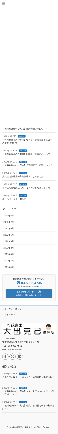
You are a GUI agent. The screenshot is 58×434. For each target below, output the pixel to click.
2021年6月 (8, 254)
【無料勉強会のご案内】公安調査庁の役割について (27, 165)
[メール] (20, 357)
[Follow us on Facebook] (5, 357)
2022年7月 (8, 222)
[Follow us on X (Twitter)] (12, 357)
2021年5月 (8, 260)
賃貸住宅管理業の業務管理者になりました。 (24, 176)
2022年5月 (8, 235)
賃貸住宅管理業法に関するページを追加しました (26, 187)
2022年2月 (8, 248)
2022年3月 (8, 241)
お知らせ (22, 136)
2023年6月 (8, 215)
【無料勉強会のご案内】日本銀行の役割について (26, 154)
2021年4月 (8, 267)
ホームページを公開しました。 (17, 199)
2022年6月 (8, 228)
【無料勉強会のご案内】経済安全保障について (25, 128)
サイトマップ (8, 314)
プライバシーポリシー (13, 309)
